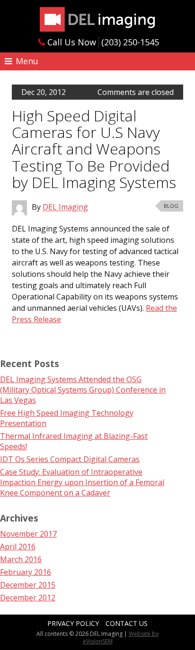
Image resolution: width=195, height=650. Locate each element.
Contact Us (127, 623)
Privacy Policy (73, 623)
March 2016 (21, 559)
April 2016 (17, 546)
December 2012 (27, 597)
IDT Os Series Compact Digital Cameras (70, 459)
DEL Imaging (97, 19)
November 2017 (28, 534)
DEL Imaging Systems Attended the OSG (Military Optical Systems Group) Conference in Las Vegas (83, 389)
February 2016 (25, 572)
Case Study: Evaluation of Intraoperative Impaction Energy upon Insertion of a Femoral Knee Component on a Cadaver (82, 482)
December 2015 (27, 585)
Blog (171, 205)
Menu (25, 61)
